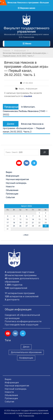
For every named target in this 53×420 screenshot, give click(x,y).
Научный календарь (16, 183)
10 (8, 219)
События (10, 197)
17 (8, 223)
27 (27, 226)
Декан (26, 346)
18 (14, 223)
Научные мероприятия (17, 179)
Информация (31, 89)
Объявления (12, 190)
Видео (21, 89)
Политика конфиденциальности (23, 321)
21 (33, 223)
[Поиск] (44, 152)
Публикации (12, 194)
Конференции (26, 358)
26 (20, 226)
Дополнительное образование (26, 352)
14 (33, 219)
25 (14, 226)
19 (20, 223)
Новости (10, 186)
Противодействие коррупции (21, 324)
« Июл (25, 235)
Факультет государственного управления (26, 29)
